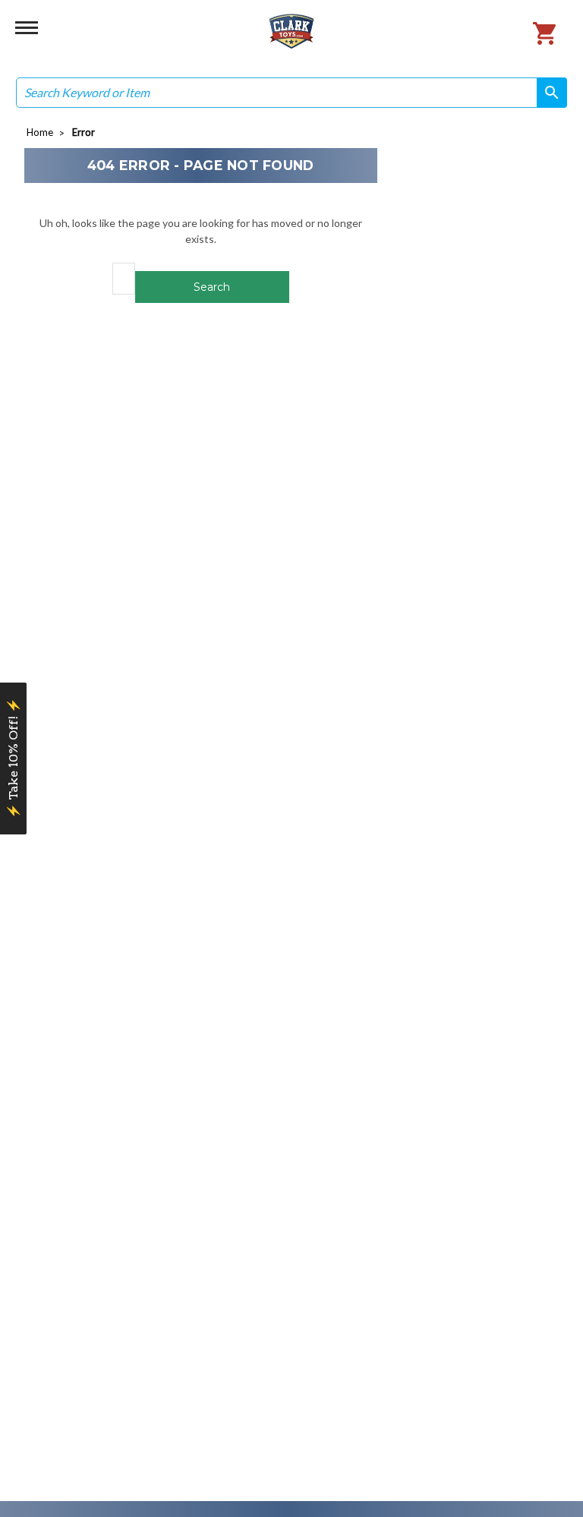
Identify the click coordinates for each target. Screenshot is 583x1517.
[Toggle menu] (26, 26)
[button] (13, 758)
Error (83, 132)
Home (40, 132)
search (547, 92)
